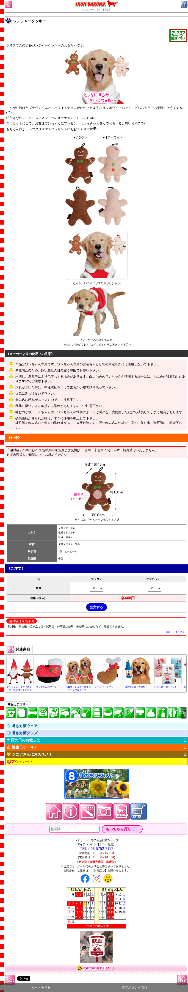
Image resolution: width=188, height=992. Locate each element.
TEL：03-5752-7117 (96, 849)
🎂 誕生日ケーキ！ (22, 747)
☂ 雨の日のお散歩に (23, 740)
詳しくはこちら (175, 632)
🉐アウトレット (20, 762)
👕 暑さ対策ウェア (22, 726)
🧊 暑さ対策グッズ (22, 733)
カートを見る (40, 987)
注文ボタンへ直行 (134, 987)
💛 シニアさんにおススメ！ (29, 754)
